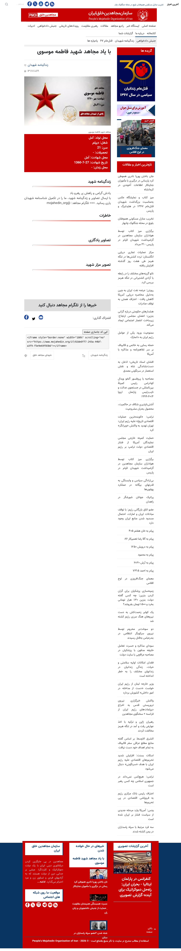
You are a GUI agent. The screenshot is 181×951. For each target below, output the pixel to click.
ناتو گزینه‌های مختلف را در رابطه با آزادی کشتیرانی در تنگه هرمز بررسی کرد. (136, 278)
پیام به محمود (146, 555)
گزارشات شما (126, 33)
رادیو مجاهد (117, 26)
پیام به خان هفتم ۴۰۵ (141, 531)
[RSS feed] (52, 4)
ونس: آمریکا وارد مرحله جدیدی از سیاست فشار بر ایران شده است (136, 815)
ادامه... (41, 882)
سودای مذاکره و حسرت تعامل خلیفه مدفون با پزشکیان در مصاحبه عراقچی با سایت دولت (136, 650)
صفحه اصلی (149, 26)
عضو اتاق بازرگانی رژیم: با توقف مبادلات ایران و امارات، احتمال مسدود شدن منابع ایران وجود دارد (136, 516)
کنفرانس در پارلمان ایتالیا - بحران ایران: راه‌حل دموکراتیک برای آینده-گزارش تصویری (135, 887)
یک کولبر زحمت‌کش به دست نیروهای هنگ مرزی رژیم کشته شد (136, 616)
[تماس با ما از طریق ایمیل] (50, 904)
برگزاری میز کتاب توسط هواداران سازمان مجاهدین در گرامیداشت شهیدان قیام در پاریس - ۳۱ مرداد (136, 238)
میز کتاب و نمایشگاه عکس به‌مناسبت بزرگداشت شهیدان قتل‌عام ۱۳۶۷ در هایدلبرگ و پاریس (136, 204)
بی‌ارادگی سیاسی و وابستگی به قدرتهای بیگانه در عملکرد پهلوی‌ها (136, 485)
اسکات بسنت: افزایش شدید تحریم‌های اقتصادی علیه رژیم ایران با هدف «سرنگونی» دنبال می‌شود (136, 762)
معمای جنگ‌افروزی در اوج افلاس (136, 581)
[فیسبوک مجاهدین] (29, 3)
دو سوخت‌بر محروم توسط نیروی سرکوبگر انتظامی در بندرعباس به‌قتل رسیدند (136, 633)
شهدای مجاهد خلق (42, 355)
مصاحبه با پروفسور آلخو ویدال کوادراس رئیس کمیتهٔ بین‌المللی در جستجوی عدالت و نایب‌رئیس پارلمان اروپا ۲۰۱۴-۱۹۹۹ (136, 388)
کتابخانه (151, 33)
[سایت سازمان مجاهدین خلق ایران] (89, 15)
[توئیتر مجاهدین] (35, 3)
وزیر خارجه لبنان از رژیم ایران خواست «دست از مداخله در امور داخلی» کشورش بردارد (136, 688)
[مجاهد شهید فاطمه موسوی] (67, 101)
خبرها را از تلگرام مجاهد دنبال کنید (67, 305)
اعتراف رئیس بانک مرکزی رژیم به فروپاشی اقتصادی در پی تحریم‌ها (136, 798)
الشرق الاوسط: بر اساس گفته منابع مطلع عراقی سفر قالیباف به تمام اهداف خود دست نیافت (136, 743)
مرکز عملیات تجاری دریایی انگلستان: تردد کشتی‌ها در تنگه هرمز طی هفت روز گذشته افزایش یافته (136, 259)
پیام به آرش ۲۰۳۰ (144, 563)
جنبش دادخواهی (47, 26)
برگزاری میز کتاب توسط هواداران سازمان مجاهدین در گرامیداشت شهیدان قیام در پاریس (136, 466)
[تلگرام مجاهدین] (46, 3)
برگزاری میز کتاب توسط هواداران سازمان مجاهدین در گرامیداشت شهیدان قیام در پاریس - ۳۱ (125, 4)
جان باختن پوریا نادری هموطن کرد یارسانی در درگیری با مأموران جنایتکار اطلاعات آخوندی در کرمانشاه (136, 183)
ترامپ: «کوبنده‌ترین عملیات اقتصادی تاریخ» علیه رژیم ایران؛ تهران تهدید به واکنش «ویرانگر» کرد (136, 423)
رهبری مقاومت (89, 26)
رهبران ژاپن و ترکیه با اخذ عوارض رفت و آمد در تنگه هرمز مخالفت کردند (136, 726)
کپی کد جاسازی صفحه (96, 332)
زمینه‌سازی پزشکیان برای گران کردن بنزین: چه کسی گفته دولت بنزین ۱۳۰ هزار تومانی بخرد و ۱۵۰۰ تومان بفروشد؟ (136, 598)
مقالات (104, 26)
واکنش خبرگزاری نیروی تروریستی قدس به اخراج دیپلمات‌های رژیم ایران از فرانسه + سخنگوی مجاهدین (136, 707)
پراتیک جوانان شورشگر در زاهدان (136, 499)
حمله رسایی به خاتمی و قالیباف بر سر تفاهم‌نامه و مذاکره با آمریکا (136, 349)
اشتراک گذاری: (102, 318)
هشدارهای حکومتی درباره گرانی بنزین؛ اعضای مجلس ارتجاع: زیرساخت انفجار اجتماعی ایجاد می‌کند (136, 318)
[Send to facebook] (26, 317)
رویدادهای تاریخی (69, 26)
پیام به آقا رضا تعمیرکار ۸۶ (139, 539)
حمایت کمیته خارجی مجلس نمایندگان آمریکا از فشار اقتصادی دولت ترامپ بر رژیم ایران (136, 445)
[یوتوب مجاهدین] (40, 3)
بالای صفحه (150, 929)
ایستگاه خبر (132, 26)
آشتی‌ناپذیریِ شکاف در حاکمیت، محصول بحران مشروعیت (136, 406)
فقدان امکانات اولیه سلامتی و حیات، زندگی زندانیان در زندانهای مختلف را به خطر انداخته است (136, 669)
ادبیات (31, 26)
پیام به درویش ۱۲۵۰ (142, 547)
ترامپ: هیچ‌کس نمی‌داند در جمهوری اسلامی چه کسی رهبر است (136, 781)
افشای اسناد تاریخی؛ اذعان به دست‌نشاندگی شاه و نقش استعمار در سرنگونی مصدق (136, 366)
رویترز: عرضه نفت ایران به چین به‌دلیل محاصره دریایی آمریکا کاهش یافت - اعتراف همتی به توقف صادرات (136, 297)
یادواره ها (92, 41)
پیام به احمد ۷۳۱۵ (143, 571)
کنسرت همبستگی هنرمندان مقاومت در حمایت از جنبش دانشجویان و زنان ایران (90, 908)
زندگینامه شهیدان (124, 41)
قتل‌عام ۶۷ (106, 41)
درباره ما (139, 33)
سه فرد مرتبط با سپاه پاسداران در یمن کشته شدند (136, 829)
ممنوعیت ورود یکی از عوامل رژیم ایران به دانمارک (136, 335)
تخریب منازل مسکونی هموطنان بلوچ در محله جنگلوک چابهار (136, 221)
